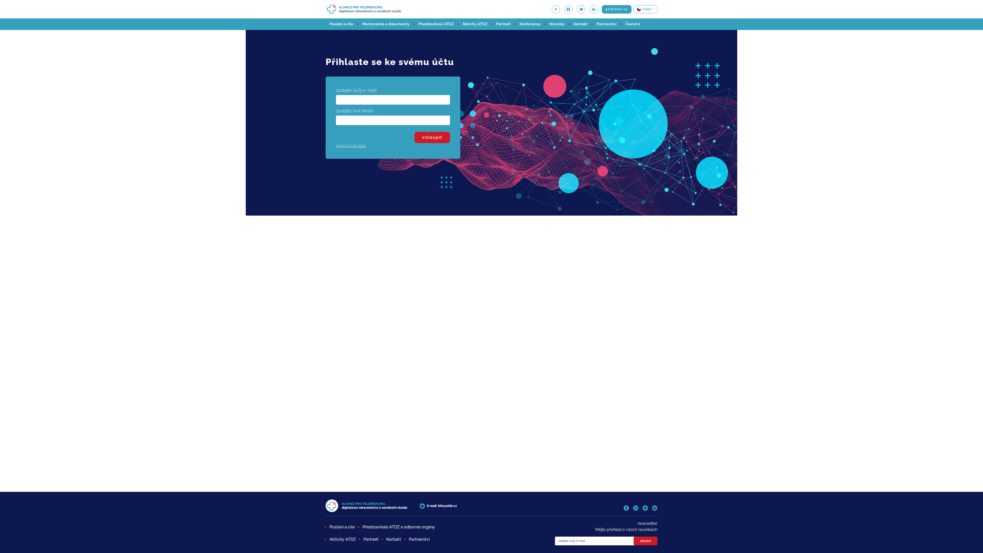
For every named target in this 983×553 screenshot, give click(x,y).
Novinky (557, 24)
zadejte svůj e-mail (356, 90)
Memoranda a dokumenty (385, 24)
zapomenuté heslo (351, 146)
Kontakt (580, 24)
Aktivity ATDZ (475, 24)
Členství (632, 24)
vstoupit (432, 137)
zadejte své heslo (355, 110)
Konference (530, 24)
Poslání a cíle (341, 24)
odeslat (645, 541)
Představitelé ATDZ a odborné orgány (398, 527)
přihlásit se (617, 9)
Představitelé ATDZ (436, 24)
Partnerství (606, 24)
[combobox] (645, 9)
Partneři (503, 24)
